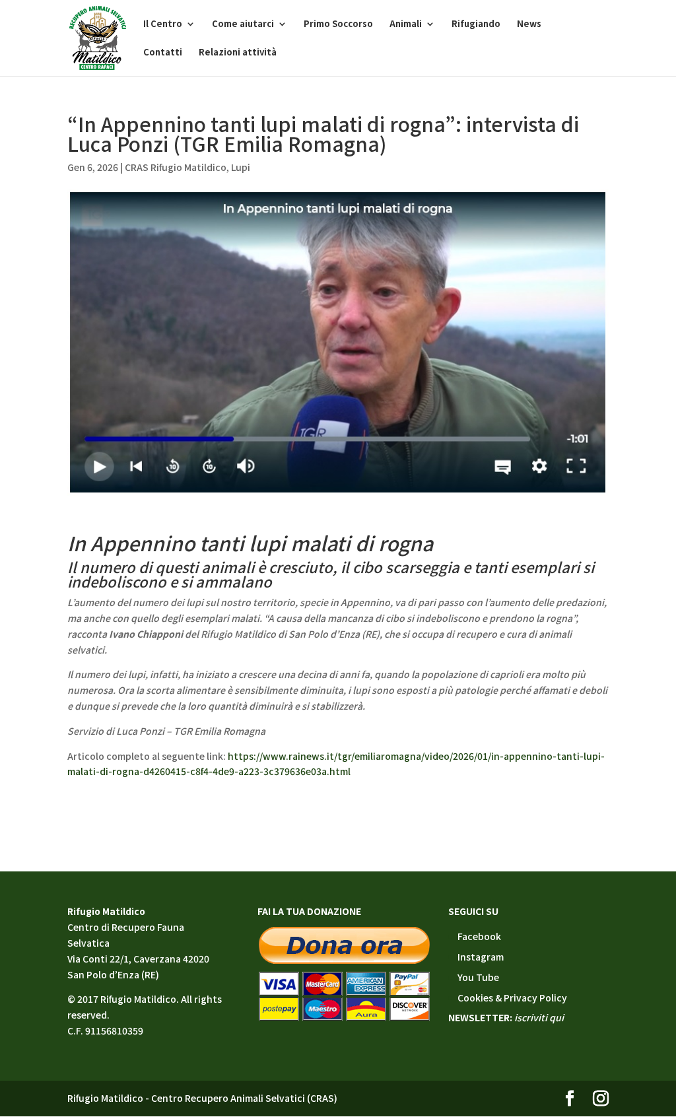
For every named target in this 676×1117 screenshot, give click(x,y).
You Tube (478, 977)
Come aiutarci (243, 24)
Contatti (162, 53)
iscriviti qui (539, 1017)
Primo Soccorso (338, 24)
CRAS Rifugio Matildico (175, 167)
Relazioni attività (238, 53)
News (529, 24)
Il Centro (162, 24)
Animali (405, 24)
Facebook (479, 936)
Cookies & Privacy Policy (512, 997)
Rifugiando (476, 24)
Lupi (240, 167)
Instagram (480, 956)
